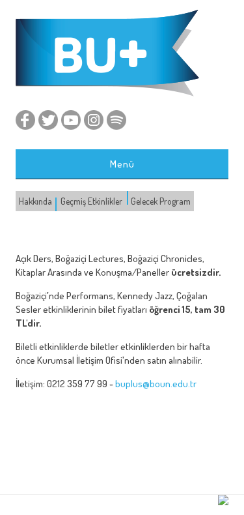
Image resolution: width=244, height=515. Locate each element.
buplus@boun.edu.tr (156, 383)
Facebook (25, 120)
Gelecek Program (161, 201)
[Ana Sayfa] (107, 93)
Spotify (116, 120)
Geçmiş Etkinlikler (91, 201)
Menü (122, 164)
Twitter (48, 120)
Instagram (93, 120)
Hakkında (35, 201)
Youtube (71, 120)
